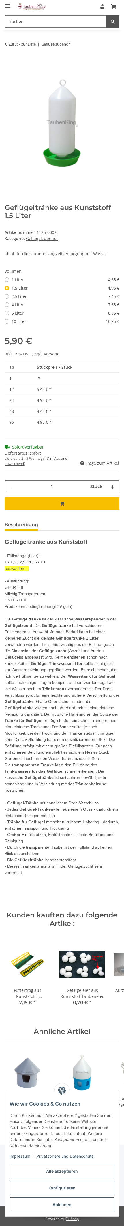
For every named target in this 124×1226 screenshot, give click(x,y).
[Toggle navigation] (7, 3)
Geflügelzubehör (42, 238)
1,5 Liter (65, 288)
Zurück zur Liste (22, 44)
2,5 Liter (65, 296)
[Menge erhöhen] (112, 487)
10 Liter (65, 321)
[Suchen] (112, 21)
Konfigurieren (62, 1187)
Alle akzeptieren (62, 1171)
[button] (102, 6)
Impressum (20, 1156)
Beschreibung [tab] (21, 524)
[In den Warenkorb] (9, 62)
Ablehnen (62, 1204)
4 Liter (65, 304)
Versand (52, 354)
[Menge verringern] (11, 487)
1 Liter (65, 279)
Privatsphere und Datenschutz (65, 1156)
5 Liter (65, 313)
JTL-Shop (72, 1218)
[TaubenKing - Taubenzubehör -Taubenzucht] (31, 6)
